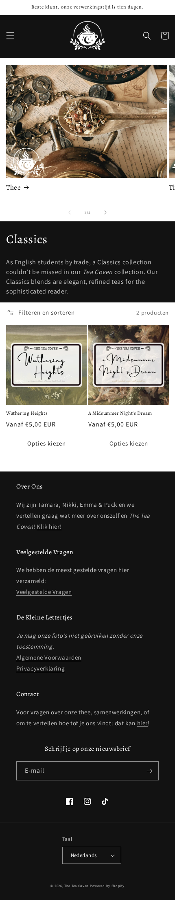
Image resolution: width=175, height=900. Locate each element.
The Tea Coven (76, 885)
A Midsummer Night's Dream (120, 413)
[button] (10, 36)
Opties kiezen (46, 443)
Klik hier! (49, 526)
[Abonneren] (149, 770)
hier (142, 723)
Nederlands (84, 855)
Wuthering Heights (27, 413)
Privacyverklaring (40, 668)
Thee (13, 187)
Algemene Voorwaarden (48, 657)
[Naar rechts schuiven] (105, 212)
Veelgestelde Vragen (44, 592)
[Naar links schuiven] (70, 212)
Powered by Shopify (107, 885)
